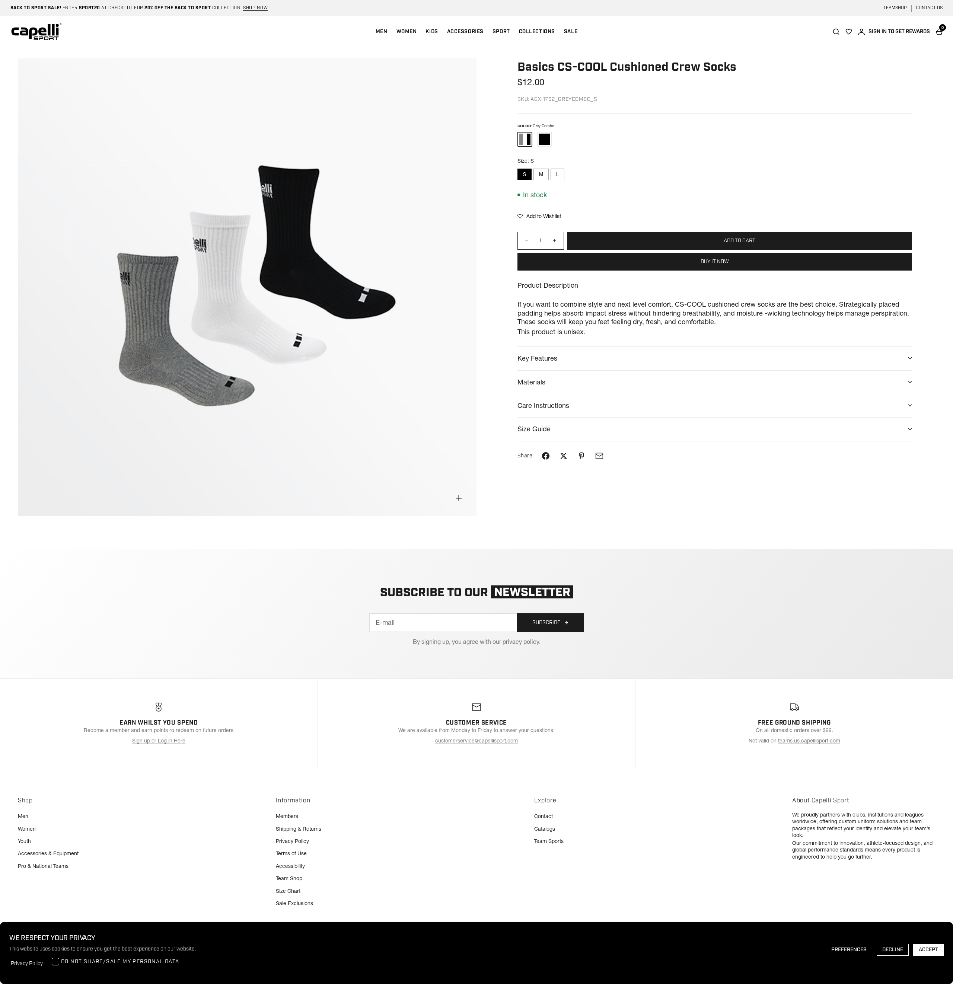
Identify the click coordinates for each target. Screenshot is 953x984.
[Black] (544, 139)
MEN (382, 31)
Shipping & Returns (298, 828)
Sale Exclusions (294, 903)
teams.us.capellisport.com (809, 740)
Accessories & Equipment (48, 853)
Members (287, 816)
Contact (543, 816)
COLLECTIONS (537, 31)
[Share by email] (599, 455)
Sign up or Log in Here (158, 740)
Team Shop (289, 878)
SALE (570, 31)
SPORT (501, 31)
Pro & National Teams (43, 866)
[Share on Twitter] (563, 455)
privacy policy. (522, 641)
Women (27, 828)
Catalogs (544, 828)
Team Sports (549, 841)
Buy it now (715, 261)
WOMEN (406, 31)
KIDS (431, 31)
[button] (539, 216)
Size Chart (288, 891)
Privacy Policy (292, 841)
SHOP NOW (255, 8)
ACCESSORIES (465, 31)
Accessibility (290, 866)
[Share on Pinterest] (581, 455)
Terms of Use (291, 853)
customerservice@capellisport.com (476, 740)
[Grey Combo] (524, 139)
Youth (24, 841)
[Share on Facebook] (545, 455)
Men (23, 816)
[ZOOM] (458, 498)
